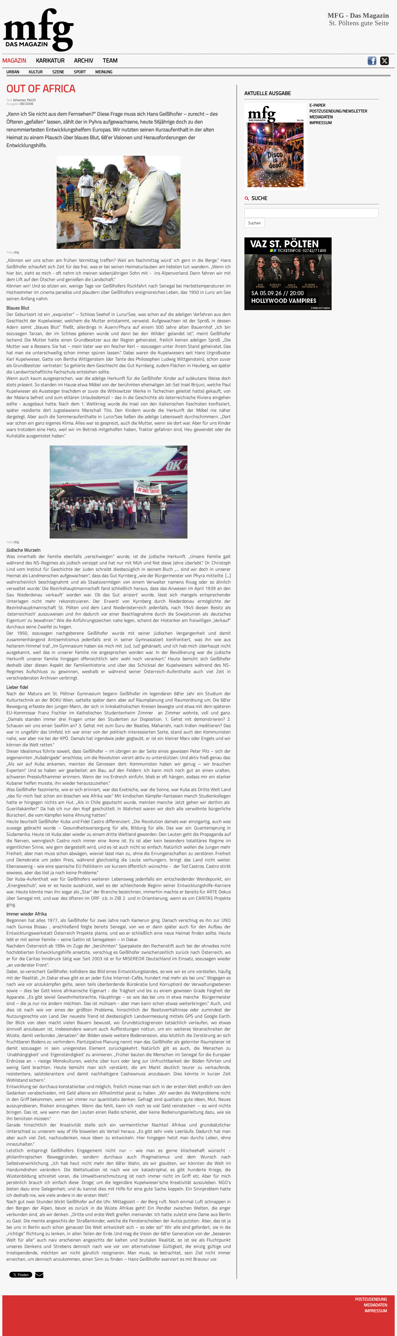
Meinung (103, 72)
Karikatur (50, 60)
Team (110, 60)
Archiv (83, 60)
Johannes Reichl (24, 100)
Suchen (254, 223)
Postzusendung (371, 1299)
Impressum (321, 122)
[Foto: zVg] (118, 202)
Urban (12, 72)
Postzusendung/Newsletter (338, 111)
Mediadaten (321, 117)
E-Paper (318, 105)
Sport (80, 72)
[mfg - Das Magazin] (38, 29)
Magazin (14, 60)
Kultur (36, 72)
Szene (58, 72)
